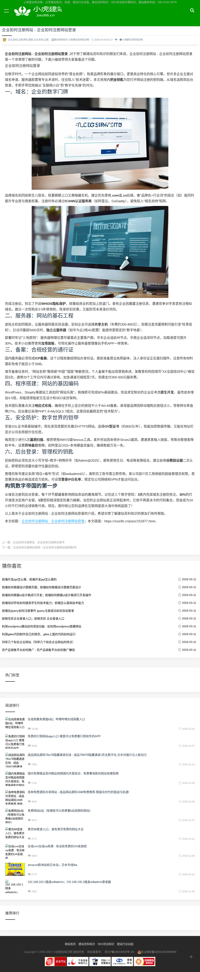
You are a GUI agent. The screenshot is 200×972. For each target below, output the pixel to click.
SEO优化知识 (106, 944)
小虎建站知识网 (37, 15)
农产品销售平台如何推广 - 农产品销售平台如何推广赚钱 (38, 650)
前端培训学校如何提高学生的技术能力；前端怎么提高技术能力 (43, 603)
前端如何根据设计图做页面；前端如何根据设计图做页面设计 (41, 587)
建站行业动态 (125, 944)
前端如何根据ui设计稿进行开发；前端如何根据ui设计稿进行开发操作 (46, 595)
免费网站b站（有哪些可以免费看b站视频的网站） (60, 810)
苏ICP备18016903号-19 (119, 951)
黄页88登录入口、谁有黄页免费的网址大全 (56, 829)
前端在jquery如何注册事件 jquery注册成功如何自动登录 (38, 610)
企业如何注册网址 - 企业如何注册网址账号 (39, 542)
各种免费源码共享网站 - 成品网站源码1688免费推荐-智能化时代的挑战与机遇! (78, 792)
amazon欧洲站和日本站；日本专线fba (52, 864)
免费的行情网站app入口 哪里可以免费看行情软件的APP (64, 736)
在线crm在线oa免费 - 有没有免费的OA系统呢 (57, 846)
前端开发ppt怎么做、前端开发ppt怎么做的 (29, 579)
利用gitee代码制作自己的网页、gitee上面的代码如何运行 (39, 634)
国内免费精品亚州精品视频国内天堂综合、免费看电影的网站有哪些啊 (73, 773)
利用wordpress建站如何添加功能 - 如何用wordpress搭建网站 (41, 626)
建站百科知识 (87, 944)
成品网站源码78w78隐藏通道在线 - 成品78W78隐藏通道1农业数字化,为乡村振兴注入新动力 (87, 754)
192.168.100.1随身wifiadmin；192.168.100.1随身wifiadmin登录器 (69, 882)
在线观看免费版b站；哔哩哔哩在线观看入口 (56, 719)
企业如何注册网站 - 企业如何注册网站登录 (52, 521)
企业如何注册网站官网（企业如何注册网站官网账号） (46, 547)
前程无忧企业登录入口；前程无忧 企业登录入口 (33, 618)
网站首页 (70, 944)
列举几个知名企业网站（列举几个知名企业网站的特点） (38, 642)
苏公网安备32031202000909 (158, 951)
